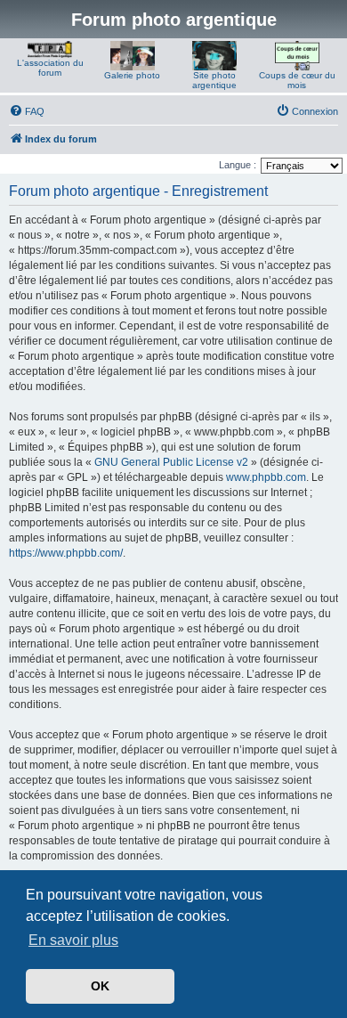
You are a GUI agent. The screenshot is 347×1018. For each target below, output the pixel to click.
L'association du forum (50, 67)
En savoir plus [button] (73, 940)
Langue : (237, 164)
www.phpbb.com (266, 477)
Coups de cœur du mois (297, 80)
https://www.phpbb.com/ (66, 553)
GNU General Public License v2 (171, 462)
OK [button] (100, 986)
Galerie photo (132, 75)
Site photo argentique (214, 80)
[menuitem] (26, 111)
